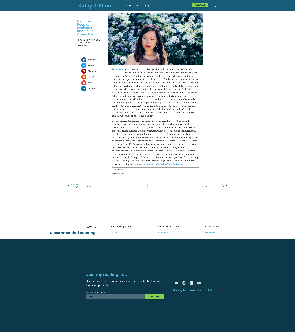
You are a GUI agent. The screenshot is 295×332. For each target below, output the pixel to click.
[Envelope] (176, 283)
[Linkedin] (191, 283)
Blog (147, 5)
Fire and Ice (212, 226)
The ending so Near (122, 226)
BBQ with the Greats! (169, 226)
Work (128, 5)
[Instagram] (183, 283)
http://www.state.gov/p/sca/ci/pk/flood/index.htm (158, 164)
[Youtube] (198, 283)
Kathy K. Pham (95, 5)
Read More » (115, 232)
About (138, 5)
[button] (200, 5)
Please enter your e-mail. (96, 292)
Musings (84, 45)
